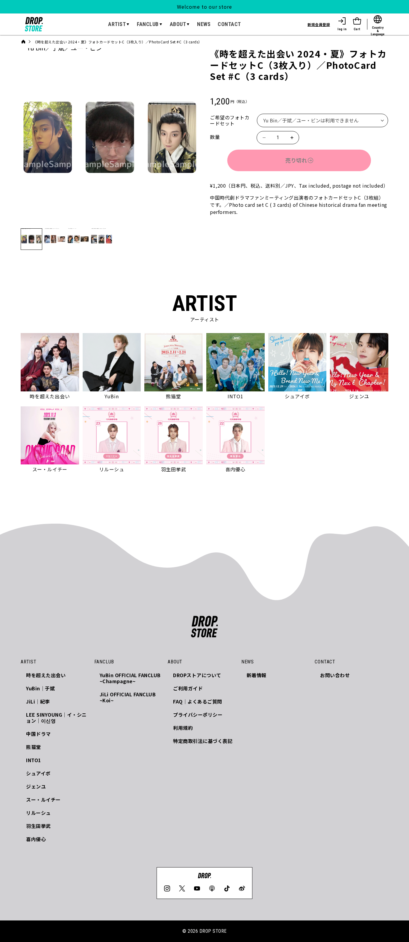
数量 (215, 137)
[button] (118, 24)
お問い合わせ (335, 675)
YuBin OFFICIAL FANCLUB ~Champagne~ (130, 678)
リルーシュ (38, 812)
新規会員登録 (318, 24)
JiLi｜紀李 (38, 701)
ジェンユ (36, 786)
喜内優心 (36, 839)
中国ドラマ (38, 733)
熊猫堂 (33, 746)
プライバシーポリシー (197, 714)
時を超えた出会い (46, 675)
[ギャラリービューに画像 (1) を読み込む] (31, 239)
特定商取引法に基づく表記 (202, 741)
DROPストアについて (197, 675)
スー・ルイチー (43, 799)
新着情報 (256, 675)
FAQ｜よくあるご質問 (197, 701)
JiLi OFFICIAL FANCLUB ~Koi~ (128, 697)
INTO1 (33, 760)
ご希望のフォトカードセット (229, 120)
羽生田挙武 (38, 825)
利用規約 (183, 727)
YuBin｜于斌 (40, 688)
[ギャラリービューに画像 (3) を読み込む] (78, 239)
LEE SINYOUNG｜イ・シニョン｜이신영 (56, 717)
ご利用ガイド (188, 688)
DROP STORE (213, 931)
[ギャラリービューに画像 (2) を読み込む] (55, 239)
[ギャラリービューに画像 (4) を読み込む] (101, 239)
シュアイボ (38, 773)
